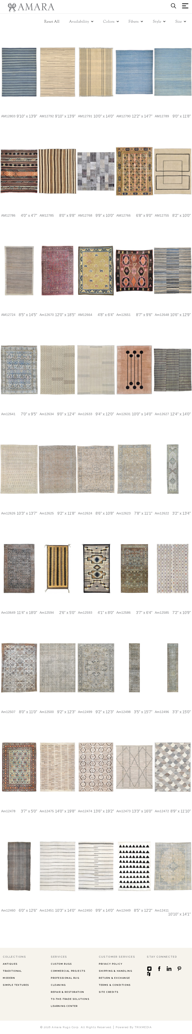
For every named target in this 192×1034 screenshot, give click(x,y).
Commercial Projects (68, 971)
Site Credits (108, 992)
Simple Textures (16, 985)
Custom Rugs (61, 964)
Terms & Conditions (115, 985)
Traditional (12, 971)
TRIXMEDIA (143, 1027)
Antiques (10, 964)
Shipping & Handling (115, 971)
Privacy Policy (110, 964)
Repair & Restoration (67, 992)
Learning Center (64, 1006)
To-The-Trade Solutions (70, 999)
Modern (9, 978)
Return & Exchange (114, 978)
